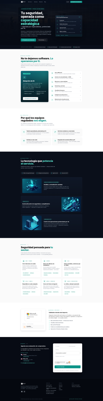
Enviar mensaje (61, 366)
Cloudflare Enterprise (50, 393)
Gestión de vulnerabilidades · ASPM (51, 388)
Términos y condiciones (76, 386)
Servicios (30, 1)
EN (68, 1)
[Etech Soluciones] (23, 2)
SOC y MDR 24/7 (49, 386)
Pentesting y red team (50, 391)
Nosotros (41, 1)
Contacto (60, 389)
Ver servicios (41, 39)
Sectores (35, 1)
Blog (45, 1)
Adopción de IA (49, 385)
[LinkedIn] (22, 392)
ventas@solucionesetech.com (28, 362)
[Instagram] (24, 392)
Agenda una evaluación (29, 39)
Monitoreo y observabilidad (51, 390)
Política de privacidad (75, 385)
